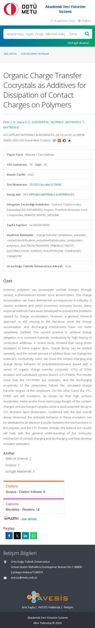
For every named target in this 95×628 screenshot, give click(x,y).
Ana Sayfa (10, 53)
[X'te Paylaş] (17, 535)
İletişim (68, 607)
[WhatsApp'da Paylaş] (33, 535)
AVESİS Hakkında (49, 607)
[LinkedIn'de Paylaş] (25, 535)
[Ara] (87, 34)
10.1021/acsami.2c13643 (45, 184)
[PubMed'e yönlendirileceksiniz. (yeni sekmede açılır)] (55, 140)
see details (29, 519)
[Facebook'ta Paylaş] (9, 535)
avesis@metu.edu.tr (24, 578)
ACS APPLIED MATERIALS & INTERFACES (48, 194)
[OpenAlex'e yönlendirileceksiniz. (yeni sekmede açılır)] (69, 140)
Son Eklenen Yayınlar (35, 53)
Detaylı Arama (78, 43)
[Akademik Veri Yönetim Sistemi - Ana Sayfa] (21, 9)
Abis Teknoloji (42, 623)
